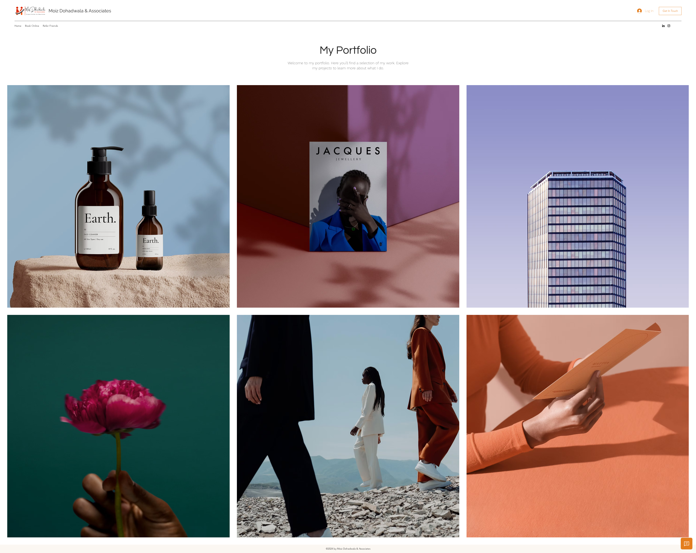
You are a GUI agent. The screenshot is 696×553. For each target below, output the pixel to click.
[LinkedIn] (663, 26)
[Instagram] (669, 26)
